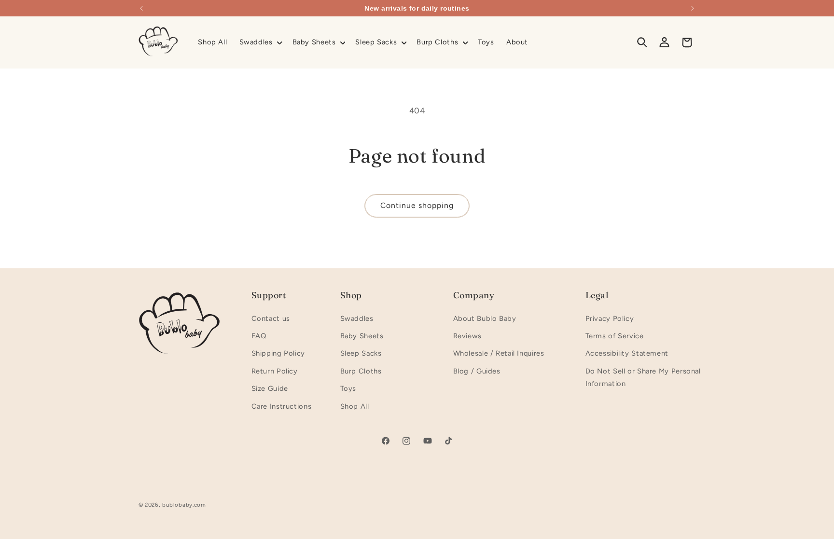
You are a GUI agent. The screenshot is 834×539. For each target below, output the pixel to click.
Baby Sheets (362, 336)
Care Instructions (281, 406)
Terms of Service (614, 336)
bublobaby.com (184, 504)
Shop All (354, 406)
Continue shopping (417, 205)
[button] (259, 42)
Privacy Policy (609, 318)
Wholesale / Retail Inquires (498, 353)
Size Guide (269, 388)
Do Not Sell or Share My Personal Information (643, 377)
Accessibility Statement (627, 353)
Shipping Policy (278, 353)
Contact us (270, 318)
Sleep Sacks (361, 353)
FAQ (258, 336)
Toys (348, 388)
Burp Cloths (361, 371)
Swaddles (357, 318)
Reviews (467, 336)
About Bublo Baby (484, 318)
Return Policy (274, 371)
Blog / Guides (476, 371)
